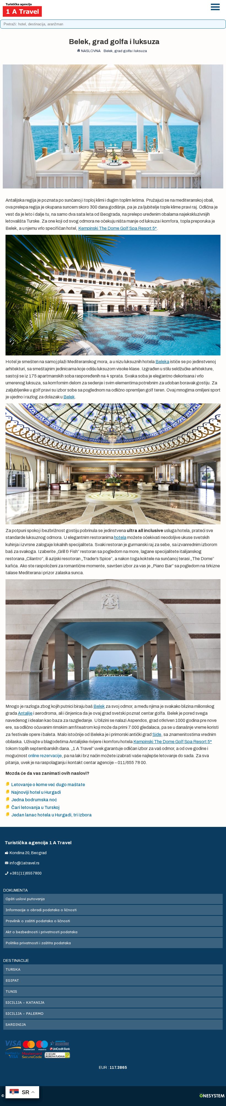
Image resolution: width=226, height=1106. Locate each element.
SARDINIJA (16, 1024)
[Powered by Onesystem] (212, 1096)
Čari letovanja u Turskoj (35, 807)
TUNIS (11, 991)
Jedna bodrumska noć (34, 799)
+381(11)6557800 (130, 6)
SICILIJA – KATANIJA (25, 1002)
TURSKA (13, 969)
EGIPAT (12, 980)
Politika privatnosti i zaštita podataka (38, 943)
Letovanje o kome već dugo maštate (48, 784)
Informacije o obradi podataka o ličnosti (41, 910)
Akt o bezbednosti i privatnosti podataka (41, 932)
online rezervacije (45, 755)
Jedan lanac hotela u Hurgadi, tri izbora (51, 815)
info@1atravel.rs (129, 13)
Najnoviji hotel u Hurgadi (36, 792)
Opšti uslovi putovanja (25, 899)
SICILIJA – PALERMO (25, 1013)
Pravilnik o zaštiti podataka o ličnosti (38, 921)
